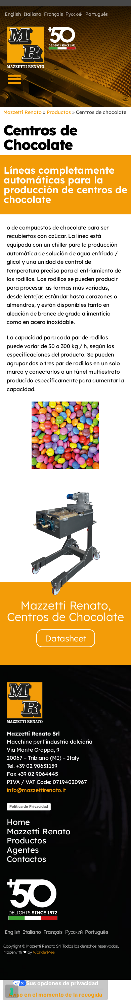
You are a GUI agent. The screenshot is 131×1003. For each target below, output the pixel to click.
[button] (14, 79)
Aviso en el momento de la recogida (55, 994)
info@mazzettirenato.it (36, 790)
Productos (59, 112)
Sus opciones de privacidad (62, 983)
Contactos (26, 859)
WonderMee (43, 952)
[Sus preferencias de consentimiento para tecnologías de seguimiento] (11, 991)
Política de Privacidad (28, 806)
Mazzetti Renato (22, 112)
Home (18, 822)
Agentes (23, 849)
